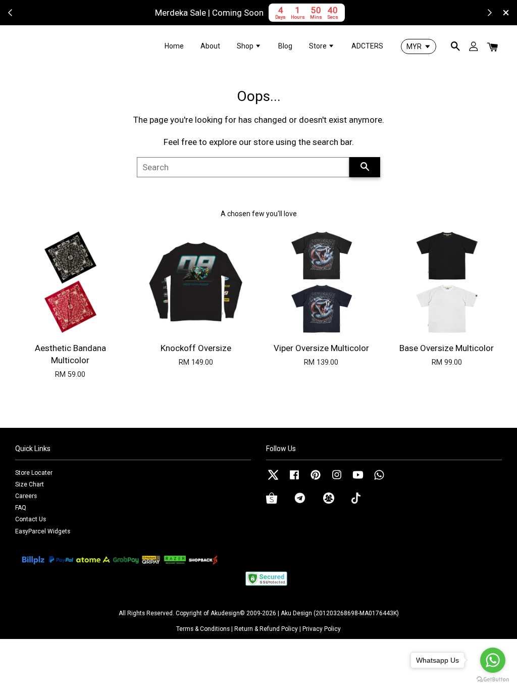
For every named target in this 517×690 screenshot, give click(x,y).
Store (318, 46)
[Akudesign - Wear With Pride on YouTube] (358, 479)
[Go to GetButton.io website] (493, 679)
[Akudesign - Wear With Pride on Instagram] (337, 479)
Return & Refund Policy (266, 628)
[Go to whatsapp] (492, 660)
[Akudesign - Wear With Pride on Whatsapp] (379, 479)
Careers (26, 496)
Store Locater (34, 472)
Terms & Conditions (203, 628)
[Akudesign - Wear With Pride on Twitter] (273, 479)
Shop (246, 46)
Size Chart (29, 484)
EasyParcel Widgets (42, 531)
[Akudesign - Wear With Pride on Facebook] (294, 479)
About (210, 46)
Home (174, 46)
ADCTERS (367, 46)
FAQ (20, 507)
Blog (285, 46)
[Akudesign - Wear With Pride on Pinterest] (315, 479)
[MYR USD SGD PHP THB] (418, 46)
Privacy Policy (321, 628)
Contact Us (30, 519)
